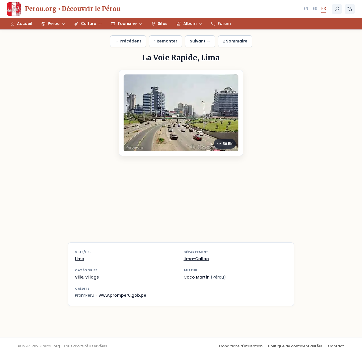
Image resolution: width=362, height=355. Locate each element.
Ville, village (87, 277)
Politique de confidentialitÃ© (295, 346)
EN (305, 8)
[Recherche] (337, 9)
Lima (79, 259)
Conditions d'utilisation (240, 346)
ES (315, 8)
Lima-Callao (196, 259)
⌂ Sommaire (235, 41)
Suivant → (200, 41)
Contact (336, 346)
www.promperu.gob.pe (122, 295)
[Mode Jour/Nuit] (350, 9)
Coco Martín (197, 277)
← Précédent (128, 41)
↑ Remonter (165, 41)
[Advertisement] (181, 202)
